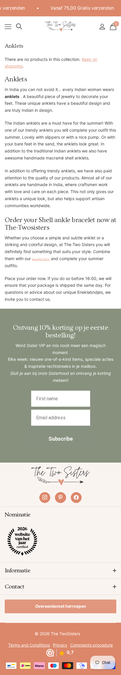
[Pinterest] (60, 497)
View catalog (8, 26)
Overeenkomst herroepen (60, 606)
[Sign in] (102, 27)
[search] (19, 26)
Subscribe (60, 439)
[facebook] (76, 497)
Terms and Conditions (29, 645)
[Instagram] (44, 497)
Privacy (60, 645)
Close (60, 570)
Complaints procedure (91, 645)
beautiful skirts (41, 259)
